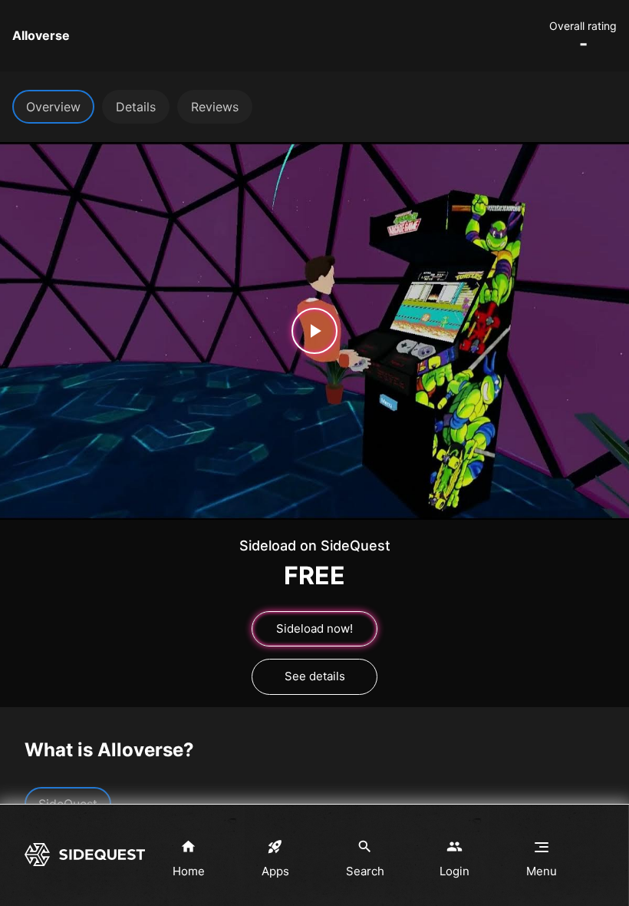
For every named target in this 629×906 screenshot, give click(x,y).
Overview (53, 106)
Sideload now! (314, 628)
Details (136, 106)
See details (315, 676)
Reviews (215, 106)
